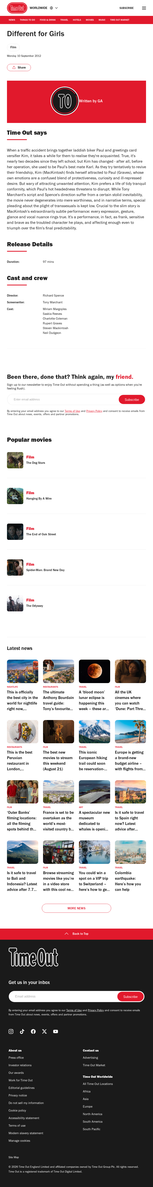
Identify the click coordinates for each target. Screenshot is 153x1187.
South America (92, 1122)
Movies (90, 20)
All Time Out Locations (98, 1084)
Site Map (14, 1157)
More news (76, 908)
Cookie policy (17, 1111)
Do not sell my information (26, 1103)
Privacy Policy (94, 411)
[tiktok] (22, 1031)
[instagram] (11, 1031)
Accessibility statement (24, 1118)
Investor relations (20, 1065)
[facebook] (33, 1031)
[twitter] (44, 1031)
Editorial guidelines (21, 1088)
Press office (16, 1058)
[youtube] (55, 1031)
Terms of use (17, 1126)
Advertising (90, 1058)
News (12, 20)
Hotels (77, 20)
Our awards (16, 1073)
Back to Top (80, 934)
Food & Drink (48, 20)
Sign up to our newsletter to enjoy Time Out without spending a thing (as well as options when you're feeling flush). (74, 387)
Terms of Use (72, 411)
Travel (64, 20)
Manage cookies (19, 1141)
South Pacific (91, 1129)
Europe (87, 1107)
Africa (86, 1091)
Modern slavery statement (26, 1133)
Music (102, 20)
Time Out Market (119, 20)
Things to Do (27, 20)
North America (92, 1114)
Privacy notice (18, 1095)
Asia (85, 1099)
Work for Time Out (21, 1080)
